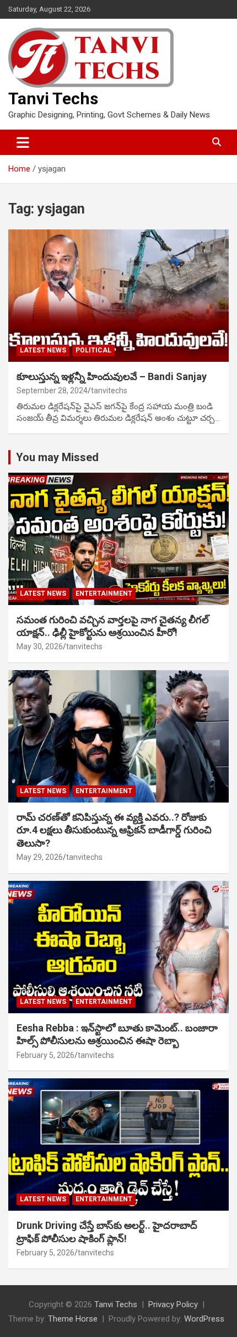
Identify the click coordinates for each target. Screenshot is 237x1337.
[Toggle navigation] (22, 142)
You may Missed (57, 457)
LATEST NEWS (43, 350)
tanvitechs (109, 390)
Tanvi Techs (53, 98)
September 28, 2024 (52, 390)
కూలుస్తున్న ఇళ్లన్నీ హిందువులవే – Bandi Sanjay (112, 376)
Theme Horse (73, 1319)
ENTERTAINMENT (104, 593)
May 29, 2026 (40, 857)
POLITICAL (93, 350)
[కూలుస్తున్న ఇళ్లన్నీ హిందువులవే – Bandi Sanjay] (118, 295)
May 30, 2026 (40, 646)
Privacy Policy (173, 1304)
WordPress (204, 1319)
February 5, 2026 (45, 1055)
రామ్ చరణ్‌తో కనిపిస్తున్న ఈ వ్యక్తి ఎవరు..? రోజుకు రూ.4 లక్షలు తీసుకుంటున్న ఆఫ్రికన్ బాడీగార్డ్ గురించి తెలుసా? (114, 830)
